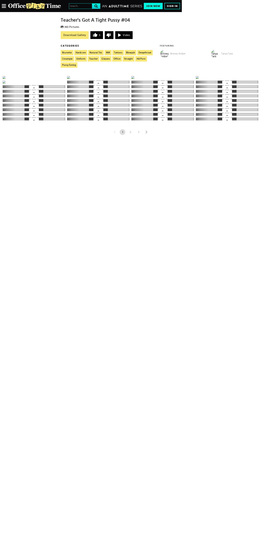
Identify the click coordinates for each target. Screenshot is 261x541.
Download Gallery (74, 35)
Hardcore (81, 52)
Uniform (80, 59)
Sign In (172, 6)
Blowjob (130, 52)
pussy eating (69, 65)
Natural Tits (95, 52)
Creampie (67, 59)
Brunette (67, 52)
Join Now (153, 6)
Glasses (106, 59)
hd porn (141, 59)
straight (128, 59)
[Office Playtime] (35, 6)
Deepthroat (145, 52)
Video (126, 35)
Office (117, 59)
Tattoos (118, 52)
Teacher (93, 59)
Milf (108, 52)
